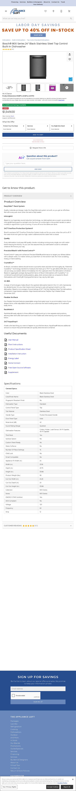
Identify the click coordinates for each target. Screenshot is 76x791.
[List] (45, 11)
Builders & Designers (35, 2)
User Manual (13, 340)
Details (69, 105)
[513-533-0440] (61, 11)
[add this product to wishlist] (69, 59)
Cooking (14, 729)
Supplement (13, 372)
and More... (14, 738)
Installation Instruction (17, 354)
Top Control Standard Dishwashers (38, 40)
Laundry (13, 724)
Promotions (15, 746)
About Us (47, 2)
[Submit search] (71, 18)
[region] (38, 783)
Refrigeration (16, 727)
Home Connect (14, 363)
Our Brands (15, 743)
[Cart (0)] (69, 11)
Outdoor (14, 735)
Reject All (67, 787)
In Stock (13, 740)
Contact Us (55, 2)
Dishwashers (6, 40)
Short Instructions (15, 344)
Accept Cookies (52, 787)
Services (23, 2)
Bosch (12, 116)
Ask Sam (38, 169)
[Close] (73, 779)
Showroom (17, 776)
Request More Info (39, 148)
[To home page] (17, 11)
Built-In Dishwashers (18, 40)
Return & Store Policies (19, 771)
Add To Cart (38, 135)
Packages (14, 721)
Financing (15, 2)
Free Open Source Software (19, 368)
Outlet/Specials (16, 749)
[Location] (53, 11)
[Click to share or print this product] (69, 54)
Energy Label (13, 358)
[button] (6, 11)
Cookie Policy (62, 783)
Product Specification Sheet (19, 349)
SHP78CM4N (11, 118)
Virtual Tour (15, 765)
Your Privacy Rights (9, 787)
